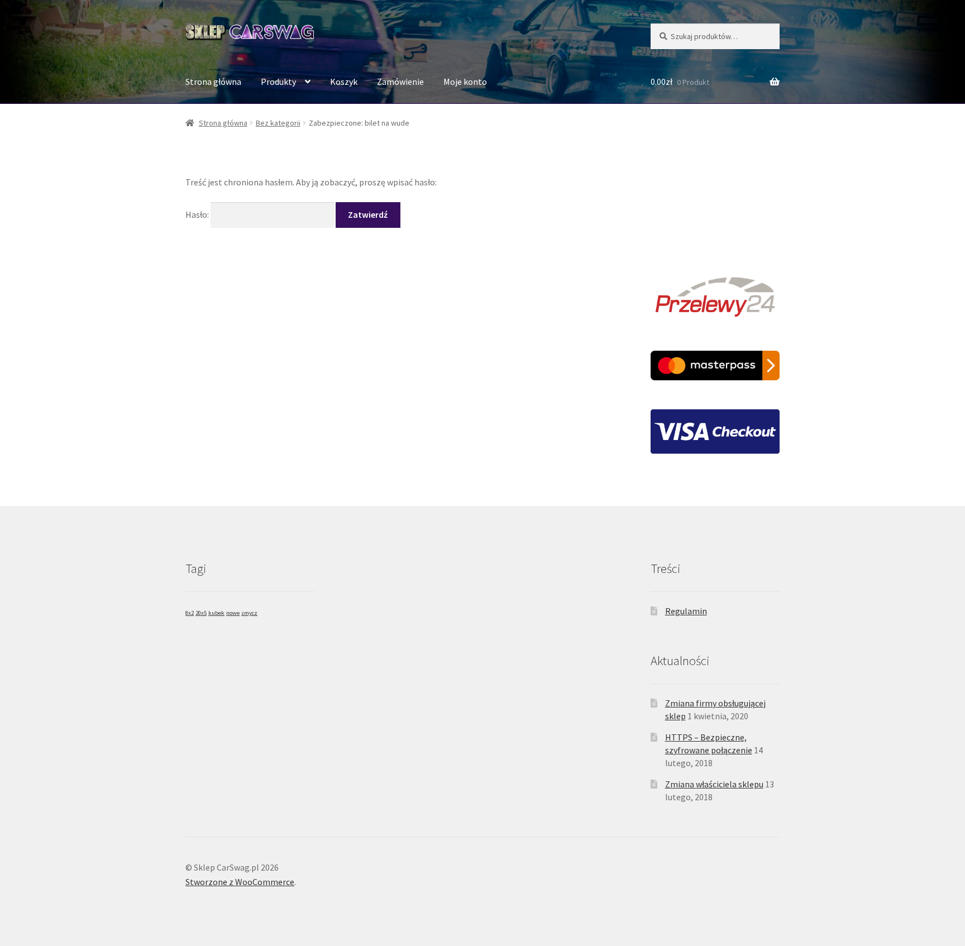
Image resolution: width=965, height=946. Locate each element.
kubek (216, 613)
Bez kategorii (278, 123)
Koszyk (343, 81)
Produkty (278, 81)
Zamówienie (400, 81)
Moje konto (465, 81)
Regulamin (686, 611)
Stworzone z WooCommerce (239, 881)
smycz (249, 613)
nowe (233, 613)
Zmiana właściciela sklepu (714, 784)
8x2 (189, 613)
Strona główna (213, 81)
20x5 (201, 613)
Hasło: (198, 214)
